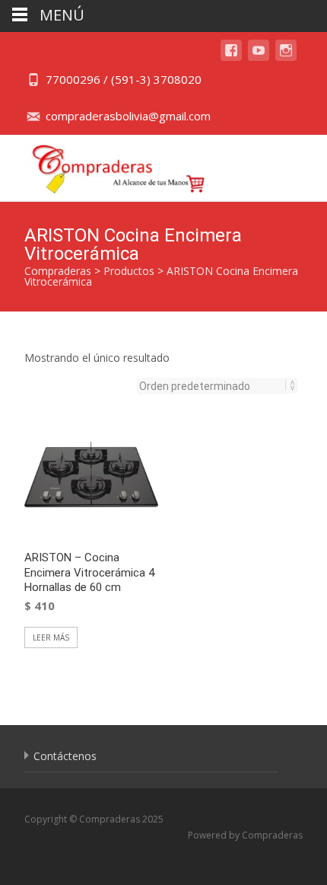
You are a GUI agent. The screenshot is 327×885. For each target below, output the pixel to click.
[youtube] (258, 57)
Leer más (51, 637)
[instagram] (286, 57)
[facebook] (231, 57)
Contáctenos (65, 756)
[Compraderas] (107, 165)
